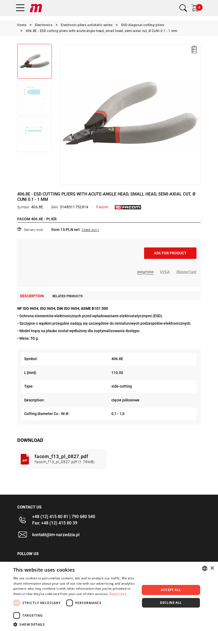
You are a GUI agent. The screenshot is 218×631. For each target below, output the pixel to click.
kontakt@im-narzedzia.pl (55, 534)
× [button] (212, 568)
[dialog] (109, 596)
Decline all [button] (171, 602)
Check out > (90, 230)
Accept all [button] (171, 590)
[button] (64, 115)
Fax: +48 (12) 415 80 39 (54, 523)
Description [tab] (32, 296)
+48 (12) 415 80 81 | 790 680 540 (63, 516)
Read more (118, 594)
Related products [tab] (67, 296)
